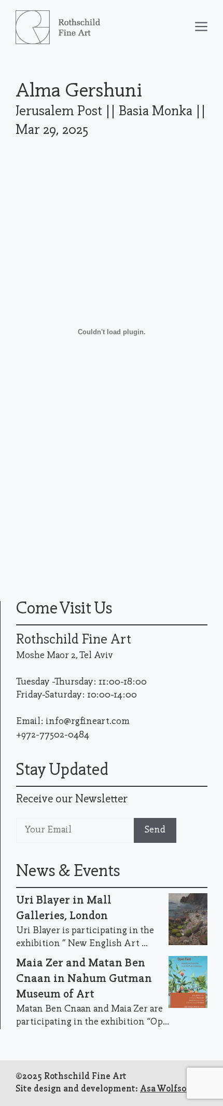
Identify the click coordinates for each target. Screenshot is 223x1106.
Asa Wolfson (166, 1089)
